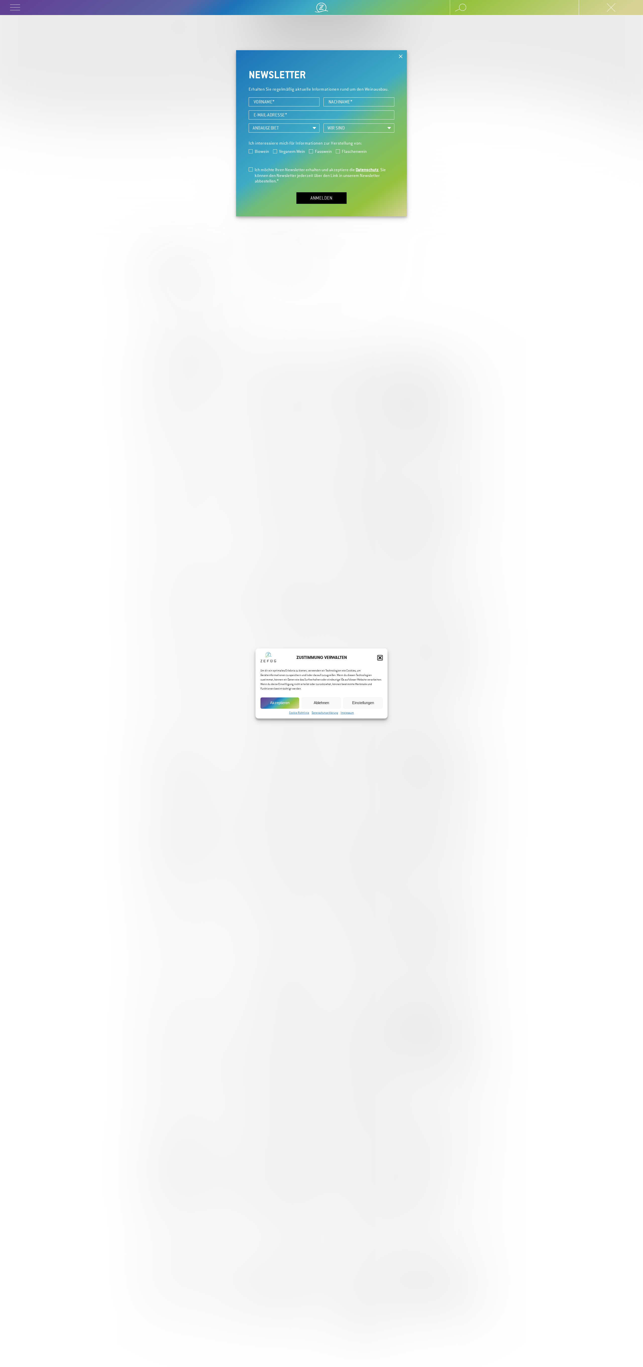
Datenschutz (367, 169)
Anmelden (321, 198)
